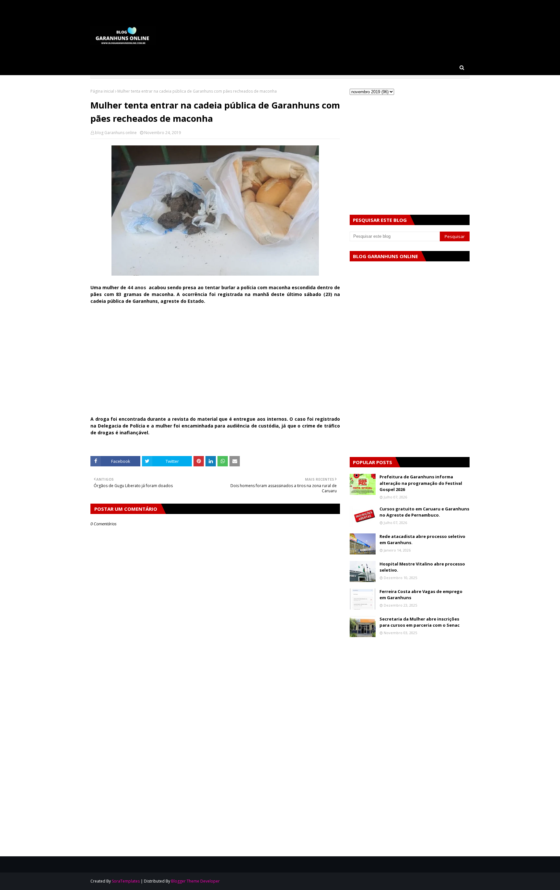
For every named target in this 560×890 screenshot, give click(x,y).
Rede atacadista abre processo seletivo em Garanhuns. (422, 539)
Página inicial (102, 91)
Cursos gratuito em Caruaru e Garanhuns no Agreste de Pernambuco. (424, 512)
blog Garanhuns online (116, 132)
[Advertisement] (215, 363)
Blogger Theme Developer (195, 881)
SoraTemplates (126, 881)
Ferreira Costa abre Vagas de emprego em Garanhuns (420, 594)
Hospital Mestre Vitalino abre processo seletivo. (422, 567)
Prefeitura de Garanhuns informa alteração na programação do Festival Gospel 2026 (420, 483)
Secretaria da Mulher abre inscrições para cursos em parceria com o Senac (419, 622)
